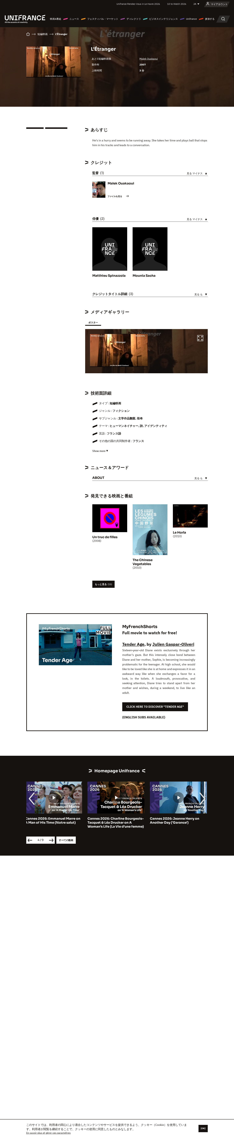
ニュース (74, 18)
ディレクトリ (134, 18)
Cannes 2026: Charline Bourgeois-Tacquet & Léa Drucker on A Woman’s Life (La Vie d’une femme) (54, 823)
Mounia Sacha (144, 276)
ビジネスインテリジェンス (163, 18)
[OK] (203, 1128)
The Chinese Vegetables (142, 562)
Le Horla (179, 533)
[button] (200, 338)
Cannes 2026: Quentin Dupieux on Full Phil (179, 821)
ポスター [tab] (93, 322)
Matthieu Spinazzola (109, 276)
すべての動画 (66, 840)
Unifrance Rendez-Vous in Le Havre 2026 (138, 3)
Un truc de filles (104, 537)
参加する (210, 18)
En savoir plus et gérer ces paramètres (48, 1132)
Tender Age (133, 644)
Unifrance (191, 18)
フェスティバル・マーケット (102, 18)
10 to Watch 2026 (176, 3)
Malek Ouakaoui (148, 58)
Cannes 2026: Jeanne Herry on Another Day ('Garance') (113, 821)
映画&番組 (55, 18)
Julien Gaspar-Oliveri (173, 644)
